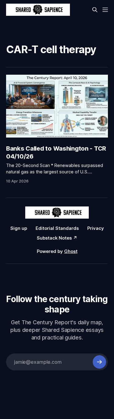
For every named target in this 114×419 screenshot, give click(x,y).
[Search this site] (95, 10)
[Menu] (105, 10)
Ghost (71, 251)
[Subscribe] (99, 362)
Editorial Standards (57, 228)
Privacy (95, 228)
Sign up (18, 228)
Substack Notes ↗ (57, 238)
